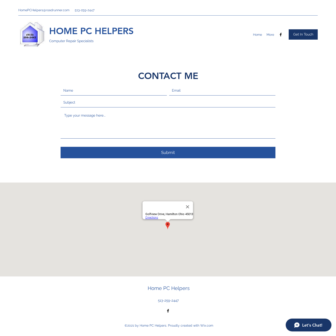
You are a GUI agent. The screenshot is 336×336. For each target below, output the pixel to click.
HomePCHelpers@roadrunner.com (43, 10)
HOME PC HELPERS (91, 30)
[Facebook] (280, 34)
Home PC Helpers (169, 288)
